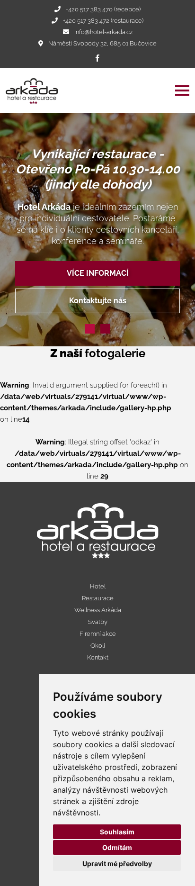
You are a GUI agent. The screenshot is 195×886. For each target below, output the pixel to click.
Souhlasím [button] (117, 832)
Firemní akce (98, 633)
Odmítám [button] (117, 847)
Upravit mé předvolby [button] (117, 863)
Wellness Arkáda (97, 610)
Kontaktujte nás (97, 300)
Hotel (98, 586)
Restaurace (98, 598)
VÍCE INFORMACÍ (98, 273)
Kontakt (97, 657)
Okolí (97, 645)
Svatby (97, 621)
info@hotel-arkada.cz (103, 32)
